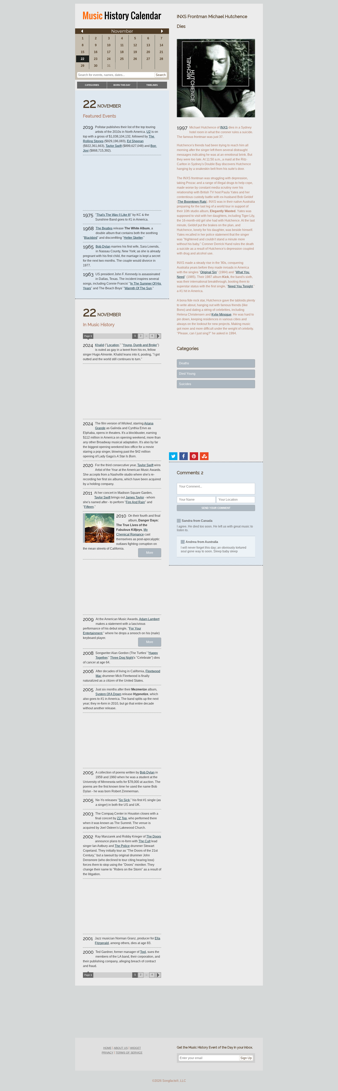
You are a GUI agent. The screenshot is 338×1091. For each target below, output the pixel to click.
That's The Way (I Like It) (113, 214)
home (107, 1047)
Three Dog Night (121, 657)
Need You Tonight (240, 286)
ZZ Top (122, 818)
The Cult (144, 841)
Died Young (187, 373)
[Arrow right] (162, 31)
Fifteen (89, 506)
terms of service (129, 1052)
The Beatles (104, 228)
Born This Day (121, 85)
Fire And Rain (135, 502)
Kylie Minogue (221, 314)
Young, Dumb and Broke (140, 345)
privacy (107, 1052)
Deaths (184, 363)
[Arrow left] (82, 31)
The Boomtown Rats (192, 201)
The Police (122, 846)
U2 (149, 131)
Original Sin (208, 272)
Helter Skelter (133, 237)
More (149, 552)
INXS (224, 127)
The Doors (153, 836)
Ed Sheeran (135, 141)
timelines (152, 85)
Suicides (185, 384)
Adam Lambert (149, 619)
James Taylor (135, 497)
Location (113, 345)
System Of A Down (108, 694)
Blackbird (90, 237)
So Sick (124, 800)
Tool (143, 951)
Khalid (99, 345)
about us (121, 1047)
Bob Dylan (103, 246)
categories (92, 85)
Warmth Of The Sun (138, 288)
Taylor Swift (114, 145)
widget (135, 1047)
